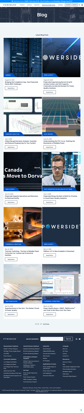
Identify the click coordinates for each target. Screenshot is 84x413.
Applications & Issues (49, 364)
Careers (65, 353)
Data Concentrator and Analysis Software (58, 189)
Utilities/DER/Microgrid (49, 351)
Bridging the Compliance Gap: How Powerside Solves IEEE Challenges (21, 83)
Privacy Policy (37, 387)
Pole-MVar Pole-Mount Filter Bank (12, 373)
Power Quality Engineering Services (30, 373)
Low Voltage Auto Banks (10, 364)
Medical (45, 358)
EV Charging (46, 360)
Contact (68, 4)
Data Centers (48, 134)
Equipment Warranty (28, 387)
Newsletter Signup (67, 371)
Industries (46, 346)
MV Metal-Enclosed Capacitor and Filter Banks (12, 376)
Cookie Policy (45, 387)
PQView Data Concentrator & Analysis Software (31, 362)
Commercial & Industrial (13, 244)
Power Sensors (7, 356)
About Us (65, 348)
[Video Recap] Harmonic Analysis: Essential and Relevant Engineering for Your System (20, 142)
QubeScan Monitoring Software (31, 348)
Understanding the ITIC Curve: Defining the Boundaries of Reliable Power (59, 142)
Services (26, 370)
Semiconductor (47, 348)
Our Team (65, 351)
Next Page (46, 324)
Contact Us (65, 356)
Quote (75, 4)
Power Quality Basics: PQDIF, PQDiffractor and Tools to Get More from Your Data (59, 309)
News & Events (48, 75)
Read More (11, 88)
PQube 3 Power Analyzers (11, 348)
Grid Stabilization (11, 301)
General (8, 75)
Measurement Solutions (11, 346)
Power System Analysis (29, 377)
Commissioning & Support (30, 381)
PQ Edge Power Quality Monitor (12, 351)
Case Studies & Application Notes (71, 366)
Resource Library (67, 362)
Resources (66, 359)
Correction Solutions (10, 359)
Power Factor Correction (49, 370)
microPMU (6, 353)
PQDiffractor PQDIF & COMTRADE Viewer (29, 366)
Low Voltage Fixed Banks (10, 362)
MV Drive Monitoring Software (31, 351)
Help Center (66, 374)
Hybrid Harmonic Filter (9, 370)
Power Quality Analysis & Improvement (49, 367)
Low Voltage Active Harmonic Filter (11, 367)
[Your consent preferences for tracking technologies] (81, 410)
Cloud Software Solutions (31, 346)
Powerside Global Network (69, 376)
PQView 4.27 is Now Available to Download (58, 251)
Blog (64, 364)
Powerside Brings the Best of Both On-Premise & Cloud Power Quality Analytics (60, 197)
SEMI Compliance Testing (30, 379)
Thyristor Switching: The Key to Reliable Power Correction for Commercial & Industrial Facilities (22, 253)
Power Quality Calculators (69, 369)
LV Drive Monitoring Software (30, 353)
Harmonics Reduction (12, 134)
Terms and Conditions (55, 387)
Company (65, 346)
